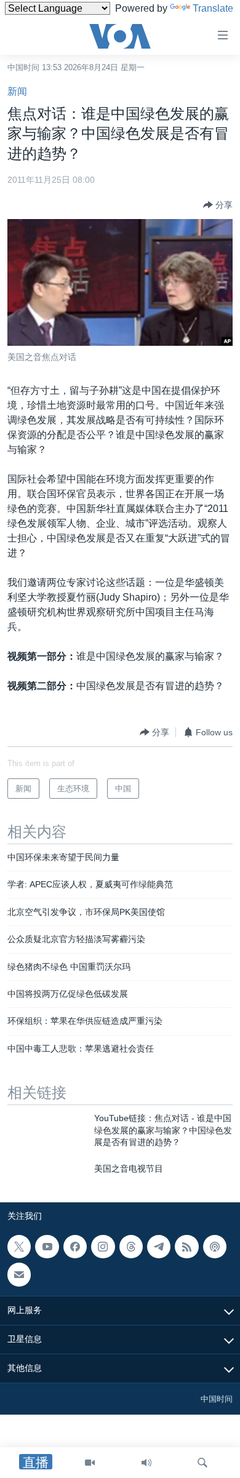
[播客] (214, 1246)
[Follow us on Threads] (131, 1246)
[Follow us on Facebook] (75, 1246)
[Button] (218, 205)
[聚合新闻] (186, 1246)
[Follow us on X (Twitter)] (19, 1246)
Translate (213, 8)
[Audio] (146, 1462)
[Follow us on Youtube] (46, 1246)
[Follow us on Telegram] (158, 1246)
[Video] (89, 1462)
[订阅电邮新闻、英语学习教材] (19, 1274)
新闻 (17, 91)
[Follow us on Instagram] (102, 1246)
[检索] (202, 1462)
